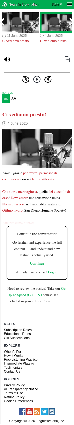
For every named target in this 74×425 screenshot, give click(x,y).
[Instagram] (52, 411)
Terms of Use (13, 393)
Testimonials (13, 367)
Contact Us (12, 371)
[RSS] (37, 411)
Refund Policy (14, 397)
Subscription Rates (18, 330)
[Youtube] (29, 411)
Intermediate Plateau (19, 363)
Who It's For (12, 351)
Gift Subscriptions (17, 338)
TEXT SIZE (7, 93)
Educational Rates (17, 334)
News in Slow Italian (11, 4)
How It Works (13, 355)
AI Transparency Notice (21, 389)
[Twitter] (44, 411)
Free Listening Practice (21, 359)
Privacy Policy (14, 385)
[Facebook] (22, 411)
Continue (37, 263)
